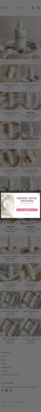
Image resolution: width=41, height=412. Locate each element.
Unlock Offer (27, 210)
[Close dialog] (39, 194)
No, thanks (27, 214)
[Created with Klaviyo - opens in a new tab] (20, 218)
